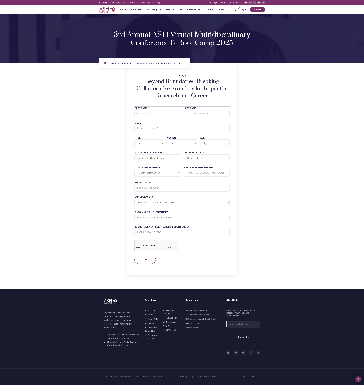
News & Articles (192, 323)
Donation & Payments (191, 9)
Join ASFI (257, 10)
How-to (222, 9)
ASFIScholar (171, 318)
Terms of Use (203, 376)
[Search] (234, 9)
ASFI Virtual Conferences (196, 310)
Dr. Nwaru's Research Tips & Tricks (200, 319)
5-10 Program (154, 9)
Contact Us (171, 330)
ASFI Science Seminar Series (198, 315)
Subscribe (243, 337)
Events (151, 323)
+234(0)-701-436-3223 (118, 338)
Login (215, 3)
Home (123, 9)
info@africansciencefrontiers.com (123, 334)
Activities (169, 9)
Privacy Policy (186, 376)
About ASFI (135, 9)
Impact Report (192, 328)
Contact (210, 9)
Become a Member (232, 3)
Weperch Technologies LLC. (249, 377)
